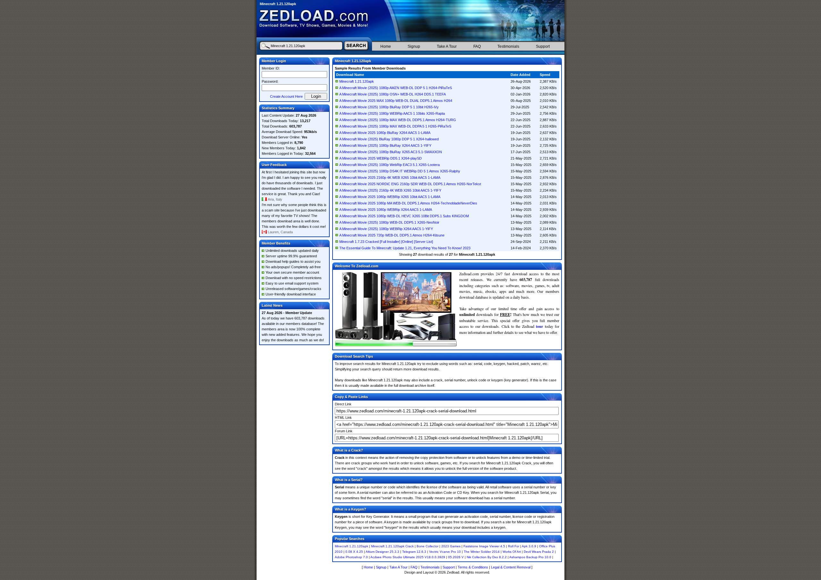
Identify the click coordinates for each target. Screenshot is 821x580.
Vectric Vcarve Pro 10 (445, 551)
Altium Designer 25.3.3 (382, 551)
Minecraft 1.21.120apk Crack (392, 546)
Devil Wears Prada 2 (539, 551)
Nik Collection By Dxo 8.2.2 (487, 557)
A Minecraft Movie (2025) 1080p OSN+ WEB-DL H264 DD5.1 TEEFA (392, 94)
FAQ (477, 46)
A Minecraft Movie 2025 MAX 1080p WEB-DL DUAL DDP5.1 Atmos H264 (395, 101)
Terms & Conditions (473, 567)
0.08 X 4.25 (354, 551)
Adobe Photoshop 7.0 (351, 557)
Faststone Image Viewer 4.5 (484, 546)
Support (543, 46)
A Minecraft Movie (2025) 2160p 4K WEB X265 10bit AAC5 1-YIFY (390, 190)
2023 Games (451, 546)
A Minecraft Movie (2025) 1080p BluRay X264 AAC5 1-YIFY (385, 145)
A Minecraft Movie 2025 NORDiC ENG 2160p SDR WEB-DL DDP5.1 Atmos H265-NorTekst (410, 184)
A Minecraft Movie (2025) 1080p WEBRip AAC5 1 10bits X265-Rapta (392, 113)
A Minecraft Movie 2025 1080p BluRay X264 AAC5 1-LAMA (384, 133)
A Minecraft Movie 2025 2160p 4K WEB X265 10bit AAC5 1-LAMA (389, 177)
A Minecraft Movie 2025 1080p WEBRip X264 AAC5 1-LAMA (385, 209)
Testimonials (508, 46)
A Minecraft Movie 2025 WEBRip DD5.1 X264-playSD (380, 158)
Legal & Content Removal (510, 567)
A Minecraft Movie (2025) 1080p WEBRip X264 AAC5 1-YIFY (386, 229)
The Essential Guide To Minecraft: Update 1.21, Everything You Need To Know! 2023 (404, 248)
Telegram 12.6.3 (414, 551)
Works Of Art (512, 551)
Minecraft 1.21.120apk (356, 81)
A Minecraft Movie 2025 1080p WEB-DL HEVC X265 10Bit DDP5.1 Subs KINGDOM (404, 216)
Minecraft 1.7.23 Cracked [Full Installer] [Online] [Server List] (386, 242)
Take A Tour (447, 46)
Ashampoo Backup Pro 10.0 (530, 557)
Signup (414, 46)
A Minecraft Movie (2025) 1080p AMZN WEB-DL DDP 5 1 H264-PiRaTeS (395, 88)
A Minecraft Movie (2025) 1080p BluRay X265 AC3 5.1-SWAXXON (390, 152)
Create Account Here (286, 96)
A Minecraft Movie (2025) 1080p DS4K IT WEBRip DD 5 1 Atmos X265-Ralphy (399, 171)
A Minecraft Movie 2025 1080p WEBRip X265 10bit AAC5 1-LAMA (389, 197)
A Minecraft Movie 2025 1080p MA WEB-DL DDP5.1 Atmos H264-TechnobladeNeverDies (408, 203)
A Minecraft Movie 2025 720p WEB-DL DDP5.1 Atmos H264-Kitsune (391, 235)
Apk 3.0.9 (529, 546)
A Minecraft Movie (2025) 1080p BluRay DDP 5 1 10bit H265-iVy (389, 107)
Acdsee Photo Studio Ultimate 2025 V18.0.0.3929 (407, 557)
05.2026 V (456, 557)
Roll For (513, 546)
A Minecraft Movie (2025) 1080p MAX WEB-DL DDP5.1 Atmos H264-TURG (397, 120)
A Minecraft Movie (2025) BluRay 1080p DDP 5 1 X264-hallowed (389, 139)
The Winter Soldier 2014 (482, 551)
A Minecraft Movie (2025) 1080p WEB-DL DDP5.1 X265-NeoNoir (389, 222)
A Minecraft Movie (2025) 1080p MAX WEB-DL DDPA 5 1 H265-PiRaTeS (395, 126)
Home (385, 46)
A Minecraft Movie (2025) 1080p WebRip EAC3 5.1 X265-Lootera (389, 165)
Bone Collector (427, 546)
